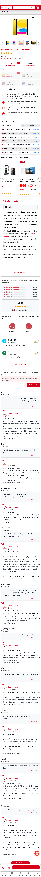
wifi (33, 234)
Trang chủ (4, 875)
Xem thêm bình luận (19, 863)
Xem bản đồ (36, 129)
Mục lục (9, 207)
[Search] (32, 7)
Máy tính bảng (5, 12)
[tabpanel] (20, 239)
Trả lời (35, 406)
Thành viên (29, 875)
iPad (13, 12)
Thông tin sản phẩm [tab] (10, 201)
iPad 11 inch (20, 12)
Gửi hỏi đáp (34, 385)
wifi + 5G (6, 236)
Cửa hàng (20, 875)
